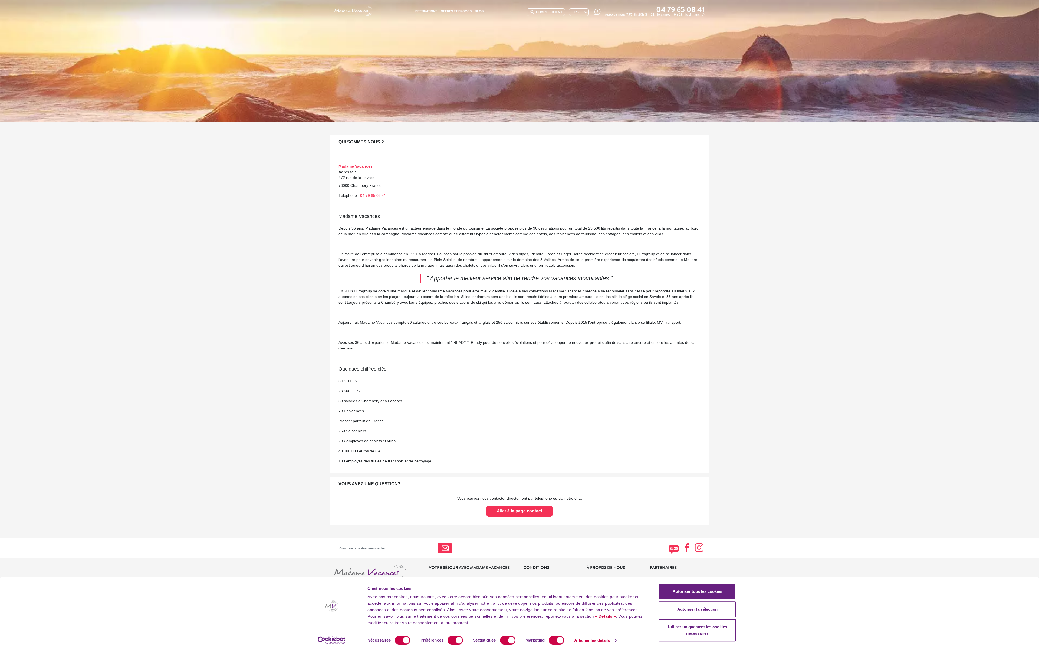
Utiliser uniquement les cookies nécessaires (697, 630)
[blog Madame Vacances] (674, 549)
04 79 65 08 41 (373, 195)
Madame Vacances (355, 166)
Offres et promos (456, 11)
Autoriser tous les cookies (697, 591)
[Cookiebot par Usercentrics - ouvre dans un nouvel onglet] (331, 640)
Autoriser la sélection (697, 609)
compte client (548, 12)
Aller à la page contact (519, 511)
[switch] (455, 640)
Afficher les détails (592, 640)
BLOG (479, 11)
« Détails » (605, 616)
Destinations (426, 11)
